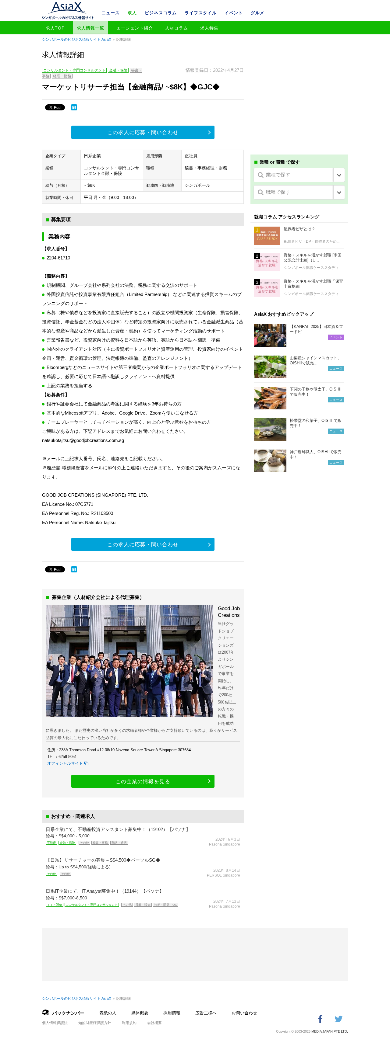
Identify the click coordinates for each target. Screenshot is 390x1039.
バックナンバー (68, 1013)
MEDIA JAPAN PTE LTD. (329, 1031)
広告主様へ (206, 1012)
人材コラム (176, 28)
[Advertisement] (299, 103)
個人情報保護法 (55, 1023)
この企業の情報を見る (142, 781)
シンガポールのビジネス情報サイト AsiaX (76, 39)
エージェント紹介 (134, 28)
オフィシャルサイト (65, 763)
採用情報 (171, 1012)
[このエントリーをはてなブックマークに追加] (74, 107)
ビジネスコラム (161, 12)
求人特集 (209, 28)
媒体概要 (139, 1012)
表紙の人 (107, 1012)
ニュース (110, 12)
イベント (234, 12)
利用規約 (129, 1023)
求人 (132, 12)
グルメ (257, 12)
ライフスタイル (201, 12)
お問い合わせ (244, 1012)
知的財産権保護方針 (94, 1023)
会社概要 (154, 1023)
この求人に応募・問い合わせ (143, 132)
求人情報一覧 (90, 28)
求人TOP (55, 28)
